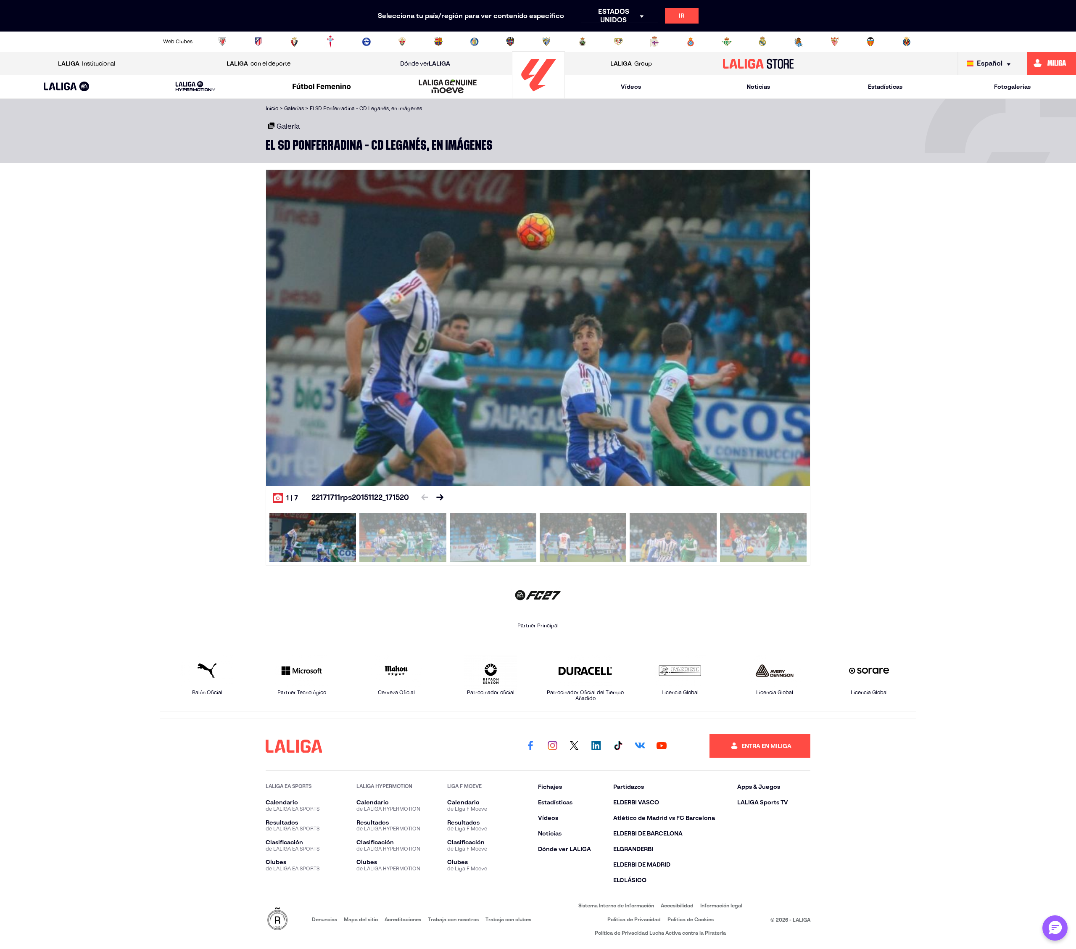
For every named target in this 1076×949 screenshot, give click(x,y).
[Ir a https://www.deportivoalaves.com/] (366, 41)
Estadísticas (885, 86)
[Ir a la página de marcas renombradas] (277, 919)
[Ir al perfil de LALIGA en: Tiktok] (617, 745)
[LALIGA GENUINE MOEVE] (448, 87)
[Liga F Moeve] (321, 87)
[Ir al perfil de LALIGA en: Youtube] (661, 745)
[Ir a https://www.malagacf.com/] (546, 41)
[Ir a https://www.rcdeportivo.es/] (654, 41)
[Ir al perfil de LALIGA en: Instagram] (552, 745)
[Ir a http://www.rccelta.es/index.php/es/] (330, 41)
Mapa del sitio (361, 919)
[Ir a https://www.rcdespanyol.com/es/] (690, 41)
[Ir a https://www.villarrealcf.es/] (906, 41)
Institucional (86, 63)
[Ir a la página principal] (538, 94)
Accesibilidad (677, 905)
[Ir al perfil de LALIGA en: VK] (639, 745)
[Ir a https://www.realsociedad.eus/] (798, 41)
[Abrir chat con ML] (1055, 928)
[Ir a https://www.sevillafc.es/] (834, 41)
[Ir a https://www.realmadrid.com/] (762, 41)
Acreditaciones (403, 919)
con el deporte (258, 63)
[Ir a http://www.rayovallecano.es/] (618, 41)
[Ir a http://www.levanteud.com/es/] (510, 41)
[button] (66, 86)
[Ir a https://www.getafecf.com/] (474, 41)
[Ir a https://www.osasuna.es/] (294, 41)
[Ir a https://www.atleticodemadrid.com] (258, 41)
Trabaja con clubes (508, 919)
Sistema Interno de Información (616, 905)
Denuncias (324, 919)
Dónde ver (425, 63)
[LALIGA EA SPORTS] (66, 87)
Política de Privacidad (634, 919)
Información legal (721, 905)
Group (631, 63)
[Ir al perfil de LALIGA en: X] (574, 745)
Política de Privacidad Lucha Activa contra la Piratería (660, 933)
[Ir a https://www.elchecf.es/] (402, 41)
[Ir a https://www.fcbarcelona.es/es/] (438, 41)
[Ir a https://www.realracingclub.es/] (582, 41)
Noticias (758, 86)
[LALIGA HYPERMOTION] (195, 87)
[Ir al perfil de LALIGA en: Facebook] (530, 745)
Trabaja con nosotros (453, 919)
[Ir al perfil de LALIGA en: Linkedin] (596, 745)
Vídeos (631, 86)
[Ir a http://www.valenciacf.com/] (870, 41)
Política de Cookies (690, 919)
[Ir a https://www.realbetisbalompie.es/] (726, 41)
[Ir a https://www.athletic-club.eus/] (222, 41)
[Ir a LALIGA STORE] (758, 63)
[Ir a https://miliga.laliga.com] (1051, 63)
